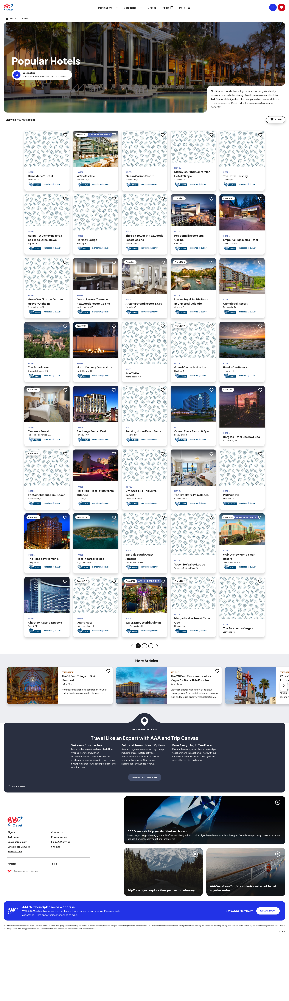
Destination (29, 72)
